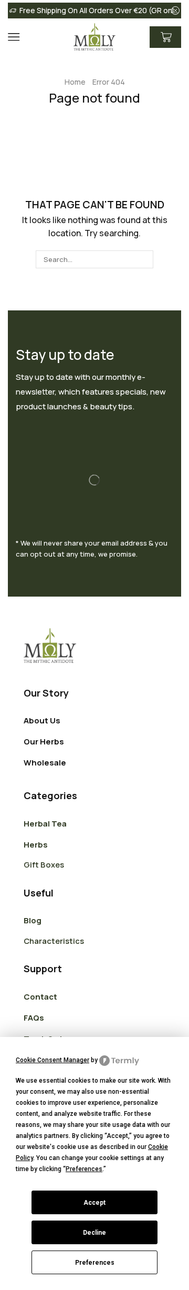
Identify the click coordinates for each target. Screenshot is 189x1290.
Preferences (94, 1262)
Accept (94, 1202)
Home (75, 82)
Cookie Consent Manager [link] (52, 1060)
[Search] (144, 259)
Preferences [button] (84, 1169)
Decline (94, 1232)
